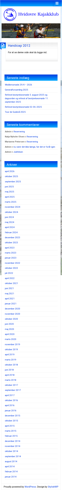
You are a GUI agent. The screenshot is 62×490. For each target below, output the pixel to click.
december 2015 (12, 415)
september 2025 (13, 181)
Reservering (19, 131)
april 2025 (10, 197)
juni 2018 (9, 370)
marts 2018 (10, 380)
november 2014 (12, 446)
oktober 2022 (11, 268)
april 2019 (10, 354)
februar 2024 (11, 232)
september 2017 (13, 390)
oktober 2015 (11, 420)
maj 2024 (9, 222)
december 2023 (12, 237)
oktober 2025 (11, 176)
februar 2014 (11, 471)
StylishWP (53, 486)
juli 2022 (9, 273)
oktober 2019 (11, 349)
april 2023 (10, 247)
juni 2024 (9, 217)
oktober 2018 (11, 364)
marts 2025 (10, 202)
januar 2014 (10, 476)
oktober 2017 (11, 385)
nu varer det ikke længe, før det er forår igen (34, 147)
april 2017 (10, 395)
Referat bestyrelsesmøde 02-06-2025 (23, 107)
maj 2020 (9, 329)
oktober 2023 (11, 242)
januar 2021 (10, 303)
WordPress (30, 486)
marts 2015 (10, 431)
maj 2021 (9, 293)
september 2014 (13, 456)
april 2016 (10, 405)
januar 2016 (10, 410)
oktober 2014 (11, 451)
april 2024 (10, 227)
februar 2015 (11, 436)
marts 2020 (10, 339)
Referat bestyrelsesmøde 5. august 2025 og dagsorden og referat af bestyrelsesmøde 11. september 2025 (26, 98)
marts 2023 (10, 252)
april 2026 (10, 171)
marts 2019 (10, 359)
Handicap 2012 (19, 45)
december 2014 (12, 441)
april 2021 (10, 298)
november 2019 (12, 344)
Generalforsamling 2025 (16, 89)
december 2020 (12, 308)
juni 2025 (9, 186)
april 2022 (10, 278)
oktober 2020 (11, 319)
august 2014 (11, 461)
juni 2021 (9, 288)
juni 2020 (9, 324)
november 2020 (12, 314)
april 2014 (10, 466)
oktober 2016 (11, 400)
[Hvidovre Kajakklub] (31, 14)
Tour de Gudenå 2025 (15, 112)
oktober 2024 (11, 212)
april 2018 (10, 375)
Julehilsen (18, 152)
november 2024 (12, 207)
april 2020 (10, 334)
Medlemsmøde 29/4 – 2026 (18, 84)
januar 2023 (10, 258)
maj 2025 (9, 191)
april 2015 (10, 426)
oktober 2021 (11, 283)
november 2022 (12, 263)
